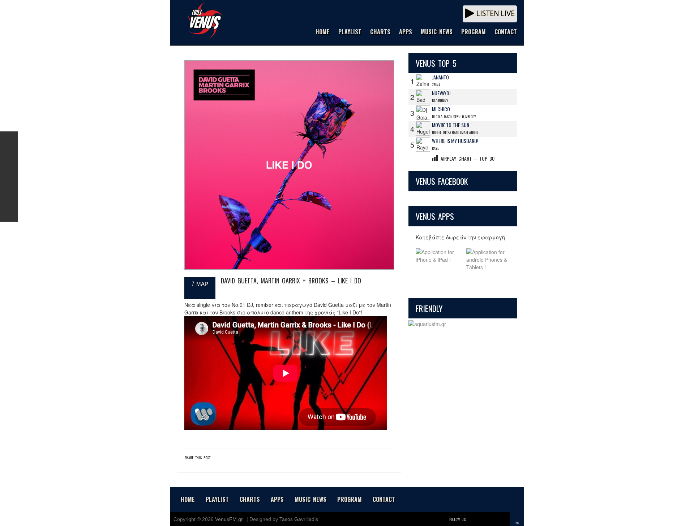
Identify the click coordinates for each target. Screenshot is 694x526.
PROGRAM (473, 32)
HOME (323, 32)
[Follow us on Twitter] (9, 158)
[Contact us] (9, 213)
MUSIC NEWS (437, 32)
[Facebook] (482, 519)
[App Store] (437, 259)
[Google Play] (488, 259)
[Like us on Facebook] (9, 140)
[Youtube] (502, 519)
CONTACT (505, 32)
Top (517, 522)
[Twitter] (472, 519)
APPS (405, 32)
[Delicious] (492, 519)
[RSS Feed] (9, 195)
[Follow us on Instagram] (9, 177)
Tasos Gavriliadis (298, 519)
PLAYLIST (349, 32)
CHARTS (380, 32)
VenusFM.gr (229, 519)
